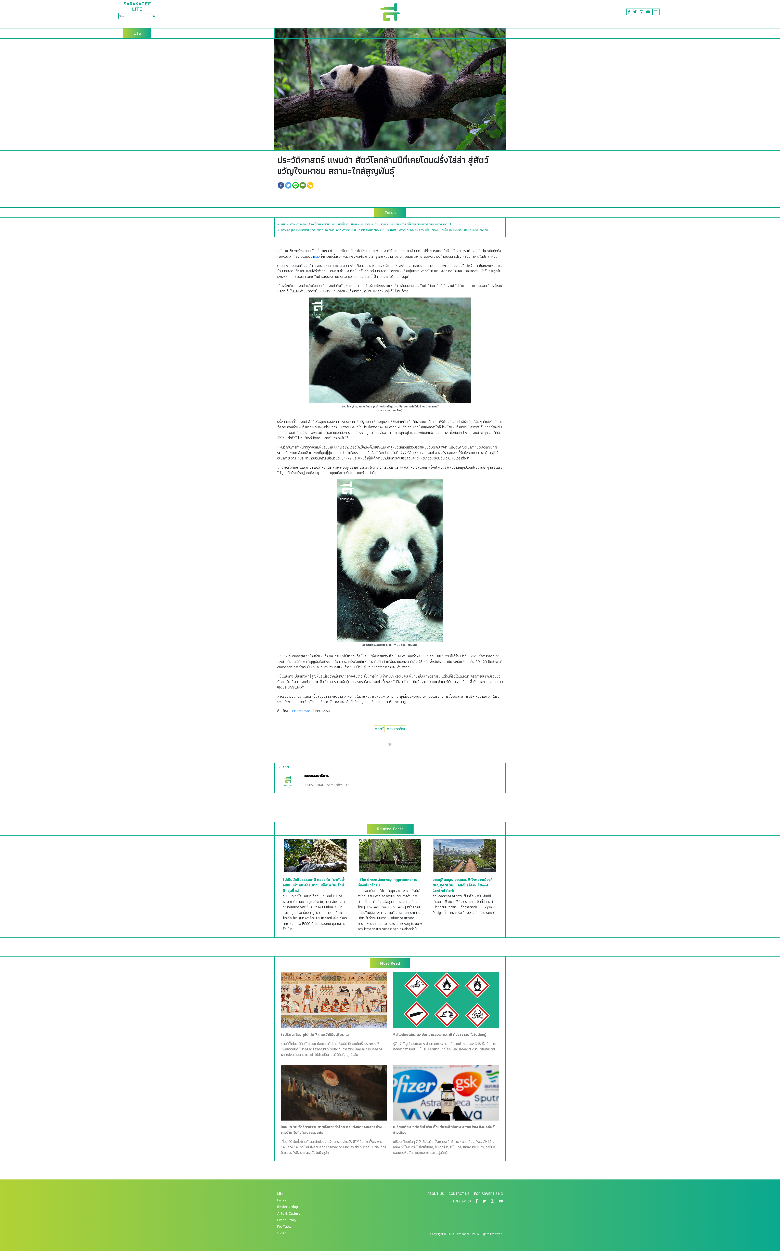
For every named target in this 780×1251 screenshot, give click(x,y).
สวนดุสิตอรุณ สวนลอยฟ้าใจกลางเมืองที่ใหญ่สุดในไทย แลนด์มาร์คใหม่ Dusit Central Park (462, 885)
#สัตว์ (379, 729)
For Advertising (488, 1194)
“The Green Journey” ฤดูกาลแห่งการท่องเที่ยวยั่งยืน (387, 882)
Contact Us (458, 1194)
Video (281, 1233)
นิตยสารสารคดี (301, 711)
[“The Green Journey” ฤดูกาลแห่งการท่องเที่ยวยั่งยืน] (390, 855)
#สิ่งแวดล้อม (396, 729)
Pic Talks (284, 1226)
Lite (280, 1194)
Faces (281, 1200)
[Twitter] (288, 185)
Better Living (287, 1207)
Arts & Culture (288, 1213)
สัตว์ (317, 256)
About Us (435, 1194)
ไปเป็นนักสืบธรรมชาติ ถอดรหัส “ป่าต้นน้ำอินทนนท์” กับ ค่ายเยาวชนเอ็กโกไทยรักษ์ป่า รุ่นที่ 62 (314, 885)
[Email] (303, 185)
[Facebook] (281, 185)
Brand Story (286, 1220)
